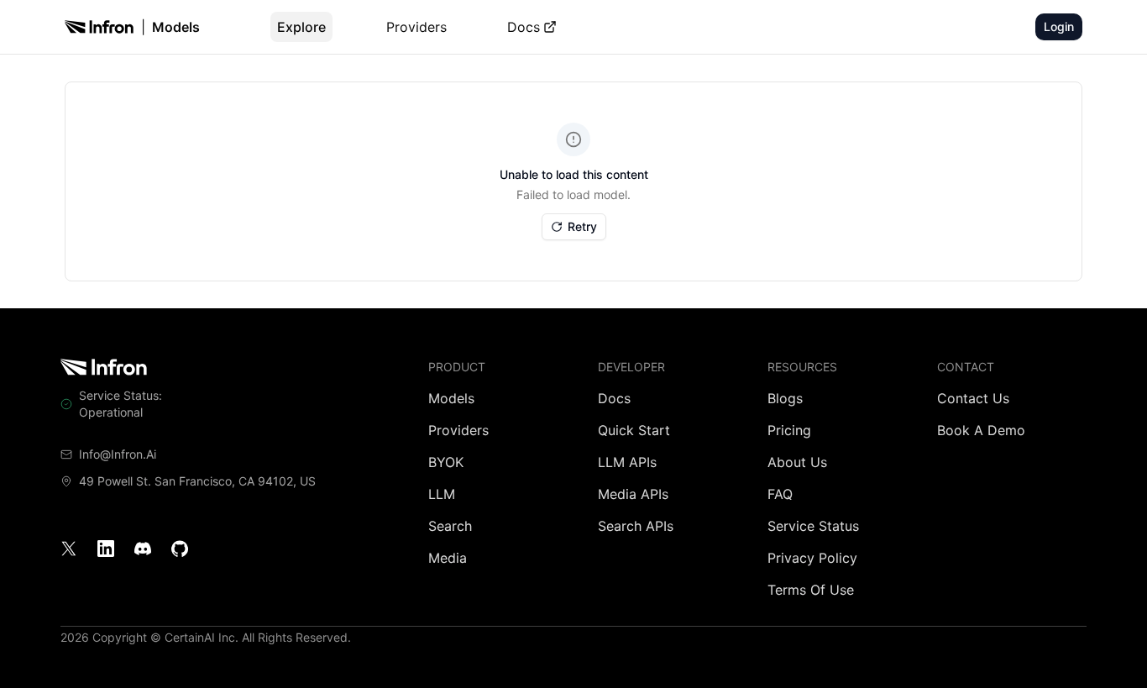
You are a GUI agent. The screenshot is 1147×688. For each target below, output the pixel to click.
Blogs (785, 398)
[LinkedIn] (105, 548)
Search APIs (635, 525)
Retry (582, 226)
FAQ (780, 494)
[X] (68, 548)
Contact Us (973, 398)
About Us (797, 462)
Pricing (789, 430)
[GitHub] (179, 548)
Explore (301, 26)
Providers (416, 26)
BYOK (446, 462)
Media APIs (633, 494)
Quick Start (634, 430)
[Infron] (99, 26)
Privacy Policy (812, 557)
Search (450, 525)
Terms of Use (810, 589)
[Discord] (142, 548)
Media (447, 557)
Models (176, 26)
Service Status (813, 525)
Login (1059, 26)
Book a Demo (981, 430)
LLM (441, 494)
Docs (523, 26)
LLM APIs (627, 462)
